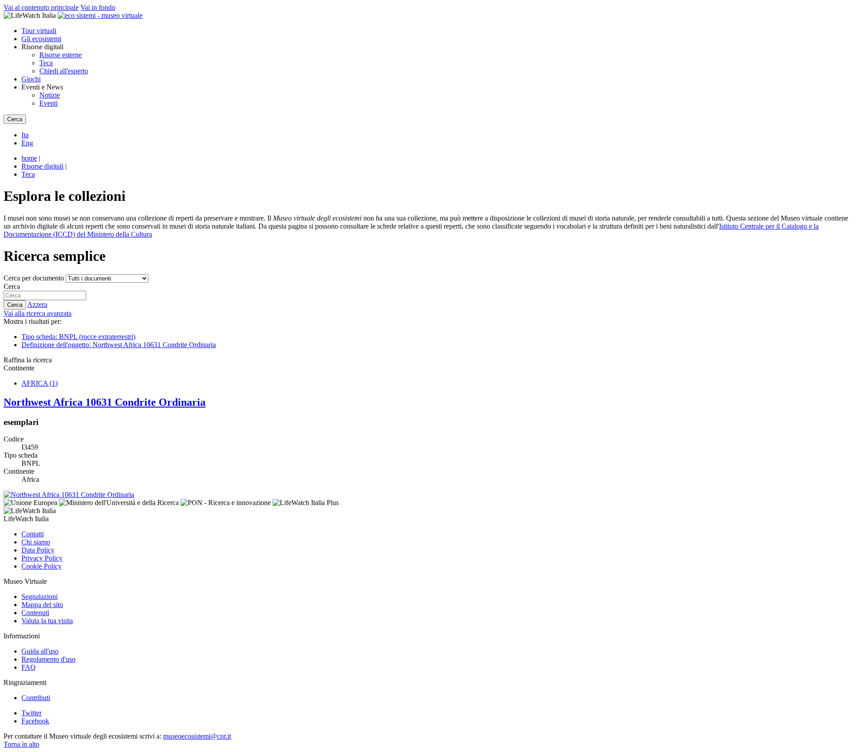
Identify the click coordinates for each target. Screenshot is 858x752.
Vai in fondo (97, 7)
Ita (25, 135)
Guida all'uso (40, 651)
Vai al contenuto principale (41, 7)
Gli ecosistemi (41, 38)
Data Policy (38, 550)
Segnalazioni (39, 596)
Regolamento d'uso (48, 659)
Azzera (37, 304)
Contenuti (35, 612)
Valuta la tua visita (47, 621)
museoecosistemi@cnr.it (197, 736)
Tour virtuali (38, 30)
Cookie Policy (41, 566)
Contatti (32, 534)
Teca (46, 63)
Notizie (49, 95)
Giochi (31, 79)
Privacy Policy (42, 558)
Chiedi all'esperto (63, 71)
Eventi (48, 103)
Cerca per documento (34, 278)
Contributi (35, 697)
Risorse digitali (42, 166)
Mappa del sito (42, 604)
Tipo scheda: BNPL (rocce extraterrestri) (78, 336)
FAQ (28, 667)
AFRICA (39, 383)
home (29, 158)
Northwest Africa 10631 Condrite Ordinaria (105, 402)
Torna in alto (21, 744)
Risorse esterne (60, 55)
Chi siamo (35, 542)
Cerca (12, 286)
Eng (27, 143)
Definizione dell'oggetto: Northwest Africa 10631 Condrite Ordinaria (118, 344)
